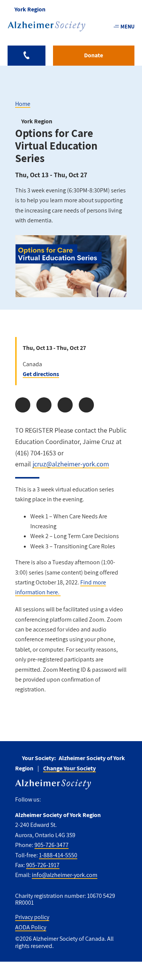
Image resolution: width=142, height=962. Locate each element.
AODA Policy (30, 927)
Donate (93, 55)
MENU (127, 26)
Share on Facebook (22, 405)
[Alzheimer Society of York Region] (46, 26)
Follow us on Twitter (63, 799)
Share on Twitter (43, 405)
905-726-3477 (51, 845)
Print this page (86, 405)
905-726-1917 (42, 865)
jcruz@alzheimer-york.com (71, 464)
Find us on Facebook (49, 799)
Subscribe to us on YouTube (96, 799)
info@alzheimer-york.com (64, 875)
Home (22, 104)
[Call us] (26, 56)
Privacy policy (32, 917)
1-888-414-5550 (58, 855)
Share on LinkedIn (65, 405)
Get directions (41, 374)
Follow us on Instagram (79, 799)
